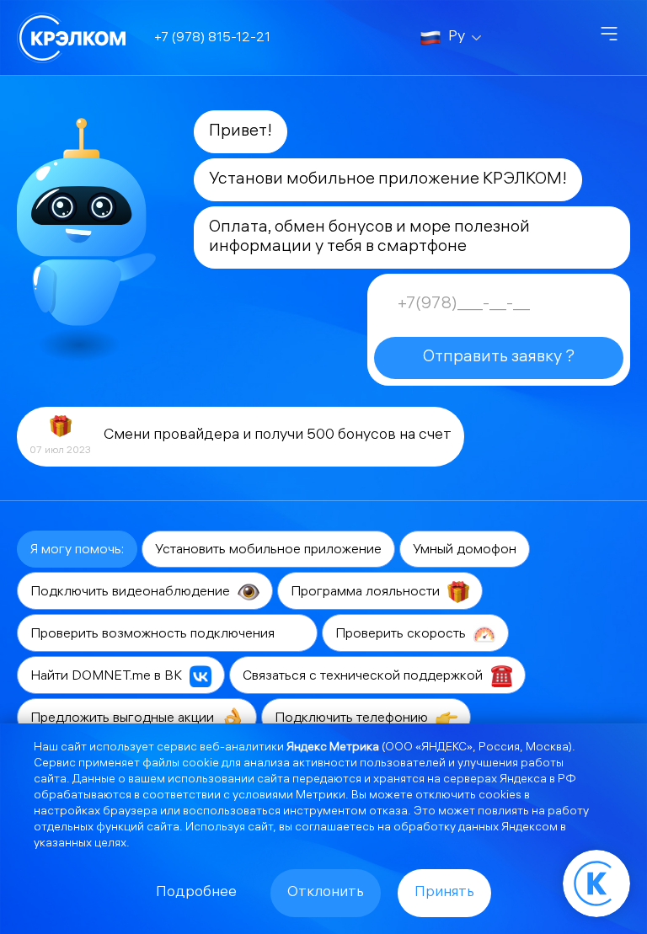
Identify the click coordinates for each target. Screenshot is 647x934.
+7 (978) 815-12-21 (212, 38)
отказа (388, 812)
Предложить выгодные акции (123, 719)
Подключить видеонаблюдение (131, 592)
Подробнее (196, 893)
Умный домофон (464, 550)
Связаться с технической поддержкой (364, 677)
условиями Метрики (289, 796)
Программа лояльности (367, 592)
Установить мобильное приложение (268, 550)
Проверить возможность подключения (154, 634)
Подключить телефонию (353, 719)
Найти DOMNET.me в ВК (107, 677)
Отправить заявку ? (499, 357)
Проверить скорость (402, 634)
